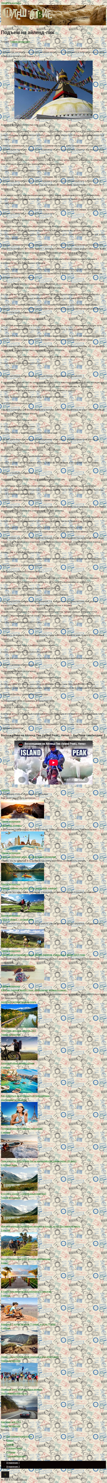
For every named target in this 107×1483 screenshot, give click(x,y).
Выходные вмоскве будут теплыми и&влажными (25, 1258)
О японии (5, 1067)
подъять (5, 790)
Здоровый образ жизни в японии (17, 1063)
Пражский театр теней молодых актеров (21, 1389)
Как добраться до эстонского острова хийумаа (25, 1095)
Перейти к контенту (11, 2)
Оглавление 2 (13, 1466)
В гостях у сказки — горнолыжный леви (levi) (23, 1193)
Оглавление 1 (13, 1462)
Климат (5, 1263)
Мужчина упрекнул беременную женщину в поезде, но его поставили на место (40, 1226)
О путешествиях (9, 1165)
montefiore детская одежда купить (18, 1002)
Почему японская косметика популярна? (22, 1128)
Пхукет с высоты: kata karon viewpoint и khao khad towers (30, 1356)
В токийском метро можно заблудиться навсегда (26, 1291)
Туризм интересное (20, 41)
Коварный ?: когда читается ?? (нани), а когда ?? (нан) (28, 1324)
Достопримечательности (13, 1099)
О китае (10, 1444)
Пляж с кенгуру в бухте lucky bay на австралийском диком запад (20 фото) (38, 1161)
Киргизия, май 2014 (11, 1422)
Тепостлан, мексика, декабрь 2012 (18, 1030)
